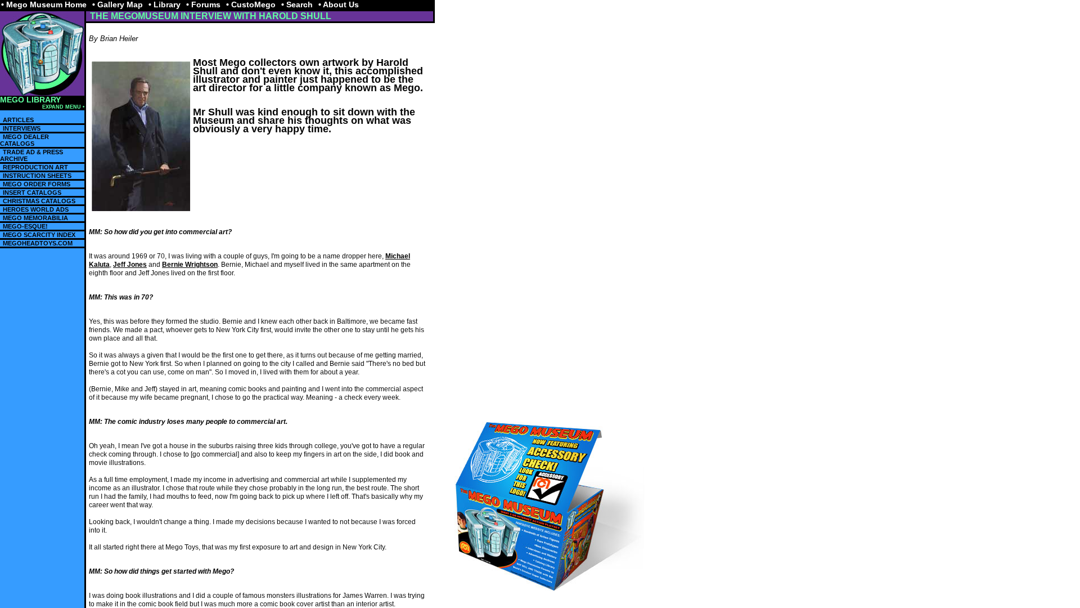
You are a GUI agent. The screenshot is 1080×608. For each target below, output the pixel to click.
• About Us (338, 4)
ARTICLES (18, 120)
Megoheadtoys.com (38, 243)
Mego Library (30, 100)
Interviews (21, 128)
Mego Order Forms (36, 184)
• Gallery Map (117, 4)
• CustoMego (251, 4)
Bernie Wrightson (190, 265)
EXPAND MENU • (63, 107)
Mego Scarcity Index (39, 234)
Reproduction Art (35, 167)
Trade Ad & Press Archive (31, 155)
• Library (164, 4)
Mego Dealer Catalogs (24, 140)
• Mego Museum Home (44, 4)
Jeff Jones (130, 265)
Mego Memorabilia (35, 217)
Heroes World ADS (36, 209)
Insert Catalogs (32, 192)
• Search (297, 4)
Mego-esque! (25, 226)
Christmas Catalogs (39, 201)
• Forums (203, 4)
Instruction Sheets (37, 175)
